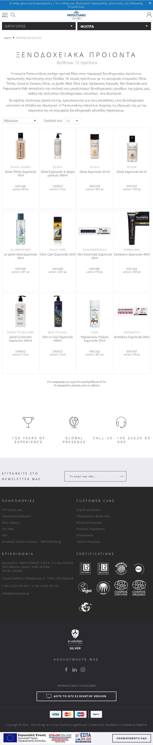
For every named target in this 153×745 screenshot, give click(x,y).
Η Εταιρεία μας (12, 510)
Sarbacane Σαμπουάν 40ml (132, 254)
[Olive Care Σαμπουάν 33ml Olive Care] (58, 229)
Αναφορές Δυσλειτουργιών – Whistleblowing (31, 541)
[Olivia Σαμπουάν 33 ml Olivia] (95, 146)
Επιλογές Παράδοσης (90, 529)
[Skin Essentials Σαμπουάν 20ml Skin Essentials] (95, 229)
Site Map (8, 529)
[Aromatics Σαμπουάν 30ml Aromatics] (132, 311)
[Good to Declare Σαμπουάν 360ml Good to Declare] (21, 311)
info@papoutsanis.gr (15, 593)
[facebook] (66, 669)
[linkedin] (74, 669)
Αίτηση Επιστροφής (89, 522)
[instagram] (83, 669)
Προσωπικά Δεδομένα (16, 516)
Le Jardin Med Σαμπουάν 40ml (20, 256)
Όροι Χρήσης (11, 522)
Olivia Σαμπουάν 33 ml (95, 172)
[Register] (121, 476)
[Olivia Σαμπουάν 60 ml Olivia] (132, 146)
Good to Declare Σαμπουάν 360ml (20, 338)
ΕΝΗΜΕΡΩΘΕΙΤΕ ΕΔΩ (132, 738)
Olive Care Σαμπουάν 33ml (58, 254)
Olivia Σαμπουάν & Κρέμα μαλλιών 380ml (58, 173)
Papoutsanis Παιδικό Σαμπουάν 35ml (95, 338)
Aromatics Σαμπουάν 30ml (132, 337)
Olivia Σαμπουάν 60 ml (132, 172)
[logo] (76, 15)
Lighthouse (80, 725)
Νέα (4, 535)
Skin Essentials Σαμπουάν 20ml (94, 256)
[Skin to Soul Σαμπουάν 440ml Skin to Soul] (58, 311)
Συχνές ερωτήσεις (88, 510)
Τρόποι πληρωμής (88, 541)
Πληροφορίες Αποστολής (93, 516)
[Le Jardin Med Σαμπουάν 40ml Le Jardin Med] (21, 229)
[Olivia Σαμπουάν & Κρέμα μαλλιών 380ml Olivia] (58, 146)
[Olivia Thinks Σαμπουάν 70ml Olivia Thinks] (21, 146)
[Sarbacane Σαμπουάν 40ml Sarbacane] (132, 229)
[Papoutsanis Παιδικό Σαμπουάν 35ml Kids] (95, 311)
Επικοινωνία (84, 535)
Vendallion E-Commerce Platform (126, 725)
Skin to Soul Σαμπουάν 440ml (57, 338)
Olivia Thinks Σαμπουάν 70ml (20, 173)
